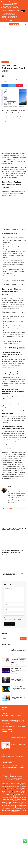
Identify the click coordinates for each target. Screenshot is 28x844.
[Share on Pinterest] (19, 85)
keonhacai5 (22, 789)
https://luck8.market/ (11, 793)
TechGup (23, 775)
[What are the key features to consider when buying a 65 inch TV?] (6, 698)
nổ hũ (14, 800)
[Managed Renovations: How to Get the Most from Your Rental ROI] (14, 564)
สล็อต (6, 785)
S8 (14, 796)
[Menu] (2, 24)
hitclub (5, 803)
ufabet (16, 811)
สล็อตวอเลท (15, 791)
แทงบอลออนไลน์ (20, 807)
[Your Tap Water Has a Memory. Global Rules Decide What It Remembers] (14, 542)
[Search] (26, 24)
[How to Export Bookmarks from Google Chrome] (14, 97)
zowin (18, 793)
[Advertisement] (14, 47)
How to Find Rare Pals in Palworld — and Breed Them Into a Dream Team (18, 688)
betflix (24, 796)
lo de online (15, 802)
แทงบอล (13, 807)
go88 (7, 794)
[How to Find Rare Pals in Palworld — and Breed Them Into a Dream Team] (6, 689)
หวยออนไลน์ (19, 796)
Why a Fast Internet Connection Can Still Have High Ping (18, 670)
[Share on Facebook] (5, 85)
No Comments (20, 79)
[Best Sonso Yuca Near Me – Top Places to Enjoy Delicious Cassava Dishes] (14, 519)
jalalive (19, 794)
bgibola (4, 796)
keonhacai (15, 789)
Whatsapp (10, 762)
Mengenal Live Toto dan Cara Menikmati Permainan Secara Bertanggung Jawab (18, 650)
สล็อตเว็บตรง (5, 783)
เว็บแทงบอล (16, 785)
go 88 (9, 803)
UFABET (11, 783)
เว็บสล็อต (10, 785)
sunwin (4, 794)
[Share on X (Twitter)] (12, 85)
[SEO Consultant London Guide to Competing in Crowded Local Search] (6, 680)
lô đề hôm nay (7, 807)
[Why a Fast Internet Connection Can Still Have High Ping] (6, 670)
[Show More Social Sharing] (25, 85)
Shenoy (7, 76)
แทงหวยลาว (18, 803)
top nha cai (21, 802)
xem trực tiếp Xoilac (11, 799)
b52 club (23, 793)
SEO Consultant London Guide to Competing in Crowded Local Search (17, 679)
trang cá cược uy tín (9, 805)
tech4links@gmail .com (10, 761)
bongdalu (9, 802)
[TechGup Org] (14, 24)
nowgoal (4, 802)
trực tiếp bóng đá (17, 797)
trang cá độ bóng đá (7, 791)
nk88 (14, 788)
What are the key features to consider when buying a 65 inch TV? (18, 697)
